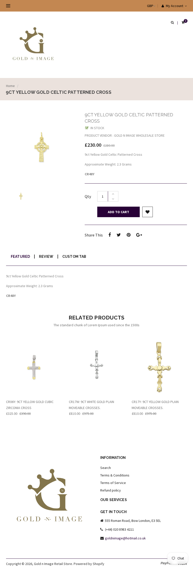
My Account (174, 6)
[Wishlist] (147, 212)
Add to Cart (118, 212)
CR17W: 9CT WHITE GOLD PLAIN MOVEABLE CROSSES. (91, 404)
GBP (145, 6)
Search (105, 467)
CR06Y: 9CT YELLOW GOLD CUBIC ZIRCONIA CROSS (30, 404)
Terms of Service (113, 482)
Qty (88, 196)
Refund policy (110, 490)
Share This (94, 234)
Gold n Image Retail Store (53, 563)
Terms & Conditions (114, 475)
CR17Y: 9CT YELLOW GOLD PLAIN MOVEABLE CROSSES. (155, 404)
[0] (182, 23)
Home (10, 86)
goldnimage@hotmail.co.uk (125, 538)
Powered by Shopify (89, 563)
